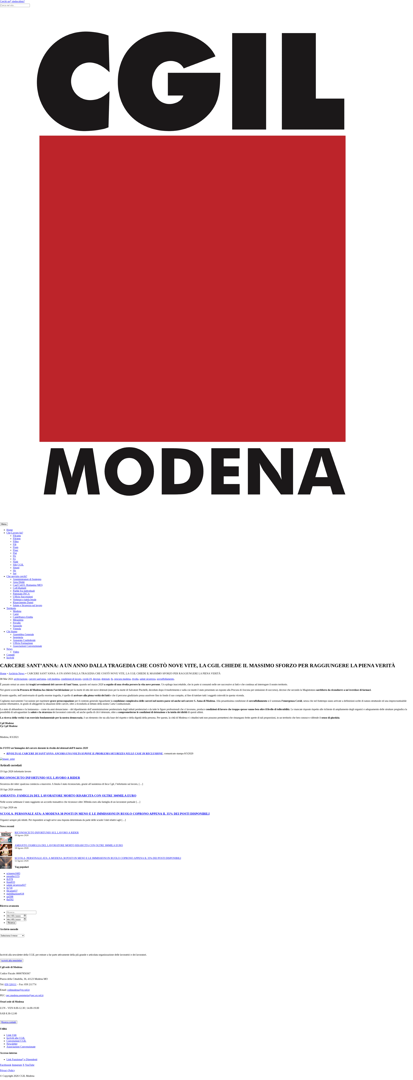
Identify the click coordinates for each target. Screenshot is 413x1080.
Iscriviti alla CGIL (15, 1038)
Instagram (17, 1065)
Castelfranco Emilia (23, 617)
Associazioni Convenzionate (27, 646)
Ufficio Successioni (23, 596)
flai (10, 899)
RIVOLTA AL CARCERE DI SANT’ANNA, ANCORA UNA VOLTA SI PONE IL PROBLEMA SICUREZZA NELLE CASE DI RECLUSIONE (84, 753)
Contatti (10, 654)
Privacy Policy (7, 1070)
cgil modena (53, 679)
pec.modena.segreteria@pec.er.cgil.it (24, 995)
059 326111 (10, 984)
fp (112, 679)
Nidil (15, 561)
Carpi (16, 614)
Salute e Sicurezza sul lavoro (27, 605)
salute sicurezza (148, 679)
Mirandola (18, 620)
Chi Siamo (11, 631)
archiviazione (20, 679)
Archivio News (16, 673)
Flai (15, 553)
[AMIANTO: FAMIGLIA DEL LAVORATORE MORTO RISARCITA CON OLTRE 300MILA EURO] (6, 850)
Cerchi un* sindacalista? (12, 1)
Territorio (11, 608)
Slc (14, 570)
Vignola (17, 628)
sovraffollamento (165, 679)
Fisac (15, 550)
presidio (13, 876)
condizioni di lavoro (71, 679)
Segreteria (18, 637)
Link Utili (11, 1035)
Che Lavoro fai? (14, 532)
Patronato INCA (21, 593)
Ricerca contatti (8, 1022)
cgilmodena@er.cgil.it (18, 990)
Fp (14, 559)
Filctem (16, 538)
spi (9, 896)
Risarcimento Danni (23, 602)
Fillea (16, 541)
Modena (17, 611)
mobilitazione (15, 893)
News (9, 649)
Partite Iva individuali (24, 590)
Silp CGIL (18, 564)
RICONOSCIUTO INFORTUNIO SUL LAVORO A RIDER (40, 777)
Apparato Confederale (24, 640)
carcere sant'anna (37, 679)
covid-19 (87, 679)
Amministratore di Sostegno (27, 579)
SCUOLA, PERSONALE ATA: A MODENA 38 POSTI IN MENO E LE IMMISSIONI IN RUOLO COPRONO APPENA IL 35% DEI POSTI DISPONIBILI (105, 813)
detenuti (105, 679)
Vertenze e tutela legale (24, 599)
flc (9, 879)
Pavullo (17, 622)
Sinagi (16, 567)
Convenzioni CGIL (16, 1040)
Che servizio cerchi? (16, 576)
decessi (96, 679)
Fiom (15, 547)
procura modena (122, 679)
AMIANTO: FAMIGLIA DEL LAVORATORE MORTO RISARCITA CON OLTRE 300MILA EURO (68, 795)
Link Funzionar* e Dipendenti (21, 1059)
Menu (3, 524)
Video (16, 651)
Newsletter (11, 1043)
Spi (14, 573)
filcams (12, 890)
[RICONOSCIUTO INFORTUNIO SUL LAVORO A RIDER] (6, 837)
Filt (14, 544)
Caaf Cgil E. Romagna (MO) (28, 585)
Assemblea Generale (23, 634)
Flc (14, 556)
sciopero (13, 873)
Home (9, 529)
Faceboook (5, 1065)
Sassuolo (17, 625)
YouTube (29, 1065)
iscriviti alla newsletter (11, 960)
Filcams (17, 535)
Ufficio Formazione (23, 643)
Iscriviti (10, 657)
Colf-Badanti (19, 588)
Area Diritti (19, 582)
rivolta (135, 679)
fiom (10, 882)
